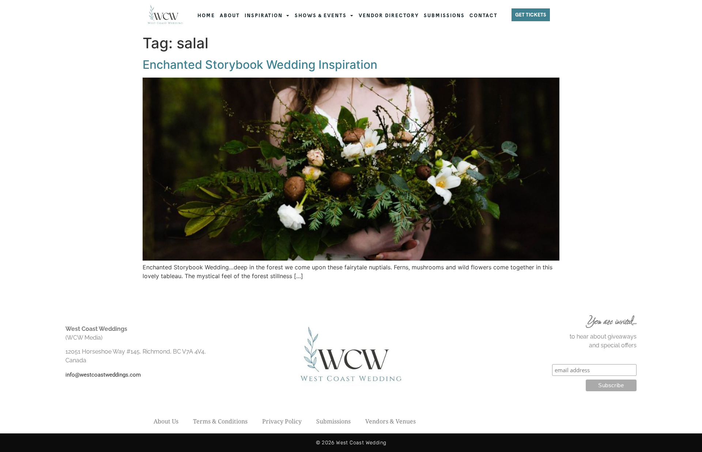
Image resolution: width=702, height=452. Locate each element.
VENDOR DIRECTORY (389, 15)
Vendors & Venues (390, 421)
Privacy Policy (282, 421)
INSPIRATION (264, 15)
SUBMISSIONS (444, 15)
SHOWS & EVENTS (321, 15)
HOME (206, 15)
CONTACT (483, 15)
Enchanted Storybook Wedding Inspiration (260, 64)
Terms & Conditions (220, 421)
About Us (166, 421)
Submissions (333, 421)
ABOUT (230, 15)
